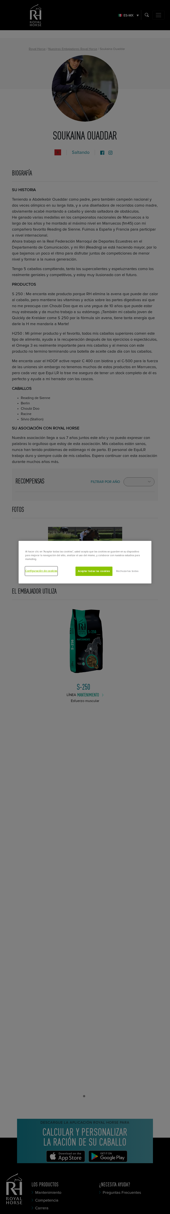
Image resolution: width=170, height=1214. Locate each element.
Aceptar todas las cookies (94, 571)
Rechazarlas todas (127, 571)
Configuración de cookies (41, 571)
